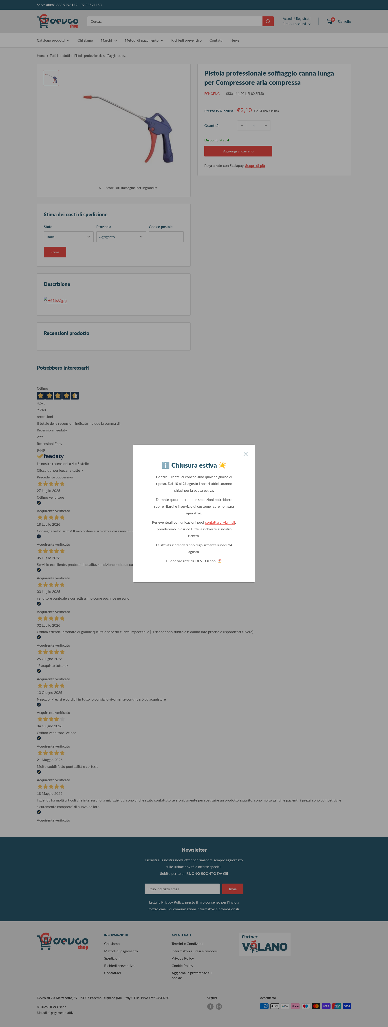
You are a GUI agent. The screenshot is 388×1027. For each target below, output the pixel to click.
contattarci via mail (220, 522)
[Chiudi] (245, 453)
